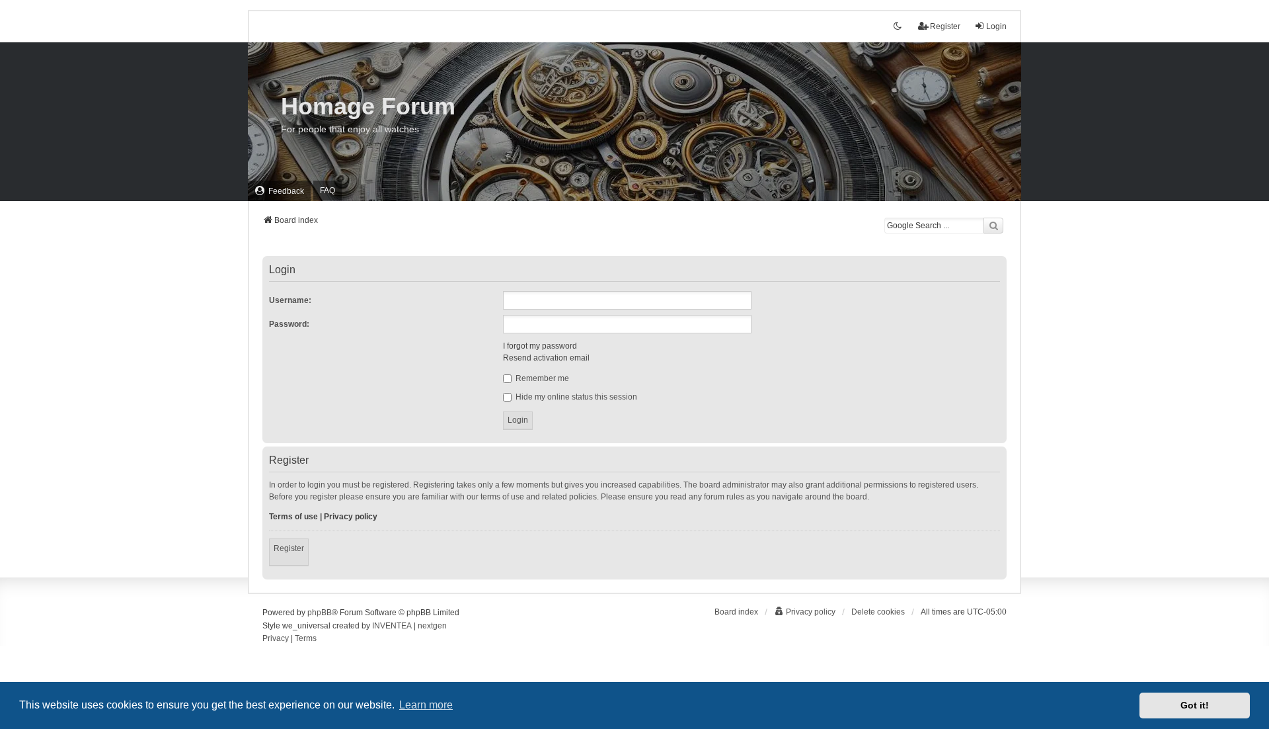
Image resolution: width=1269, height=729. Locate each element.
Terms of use (293, 516)
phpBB (319, 612)
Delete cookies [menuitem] (878, 612)
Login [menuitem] (996, 26)
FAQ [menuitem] (327, 190)
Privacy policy (350, 516)
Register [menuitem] (945, 26)
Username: (290, 300)
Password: (289, 324)
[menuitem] (279, 191)
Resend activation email (546, 358)
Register (289, 548)
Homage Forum (368, 106)
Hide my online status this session (575, 397)
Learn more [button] (426, 704)
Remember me (541, 378)
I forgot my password (540, 346)
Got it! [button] (1194, 705)
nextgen (432, 625)
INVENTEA (392, 625)
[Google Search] (993, 226)
